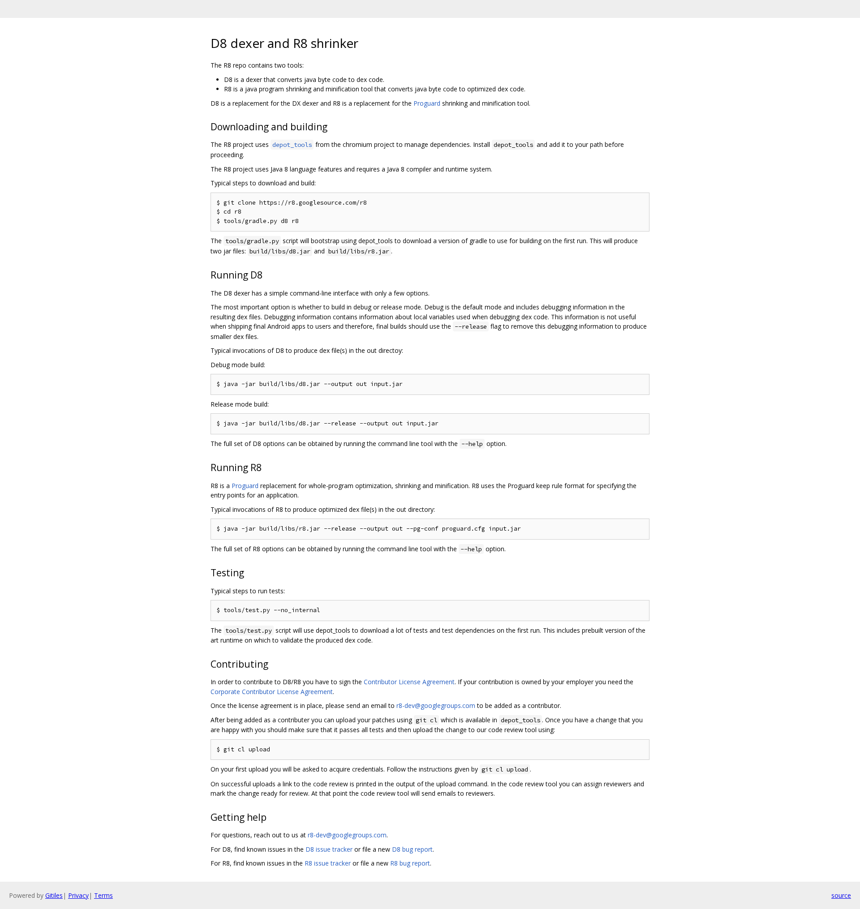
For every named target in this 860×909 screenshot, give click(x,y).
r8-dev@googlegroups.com (435, 705)
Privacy (78, 895)
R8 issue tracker (328, 863)
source (841, 895)
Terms (103, 895)
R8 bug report (410, 863)
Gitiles (54, 895)
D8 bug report (412, 849)
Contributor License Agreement (409, 681)
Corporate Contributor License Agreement (272, 691)
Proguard (426, 103)
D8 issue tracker (329, 849)
